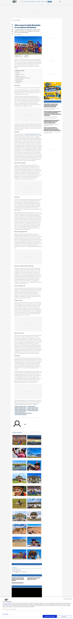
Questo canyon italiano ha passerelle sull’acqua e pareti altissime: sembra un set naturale (52, 129)
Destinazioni (26, 1)
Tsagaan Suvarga (19, 80)
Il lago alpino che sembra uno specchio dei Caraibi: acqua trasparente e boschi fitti (51, 105)
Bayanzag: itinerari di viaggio (20, 406)
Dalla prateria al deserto (17, 582)
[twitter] (12, 27)
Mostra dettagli (5, 614)
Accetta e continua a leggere (50, 616)
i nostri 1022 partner (8, 603)
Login (50, 1)
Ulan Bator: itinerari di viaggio (20, 414)
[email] (12, 31)
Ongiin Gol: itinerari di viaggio (32, 409)
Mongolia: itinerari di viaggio (20, 409)
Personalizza (64, 616)
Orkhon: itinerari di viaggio (33, 410)
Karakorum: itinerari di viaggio (20, 407)
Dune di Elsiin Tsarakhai (20, 74)
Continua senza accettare (68, 598)
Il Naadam (17, 73)
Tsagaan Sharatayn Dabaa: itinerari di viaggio (23, 413)
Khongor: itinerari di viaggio (33, 407)
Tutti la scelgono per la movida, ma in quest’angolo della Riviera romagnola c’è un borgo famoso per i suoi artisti (52, 113)
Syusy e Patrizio (37, 1)
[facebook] (12, 24)
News (22, 1)
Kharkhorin (18, 75)
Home (13, 20)
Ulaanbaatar (18, 71)
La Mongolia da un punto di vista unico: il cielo (33, 578)
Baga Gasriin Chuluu (19, 81)
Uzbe (19, 34)
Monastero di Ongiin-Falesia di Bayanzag (23, 77)
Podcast (42, 1)
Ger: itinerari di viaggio (31, 406)
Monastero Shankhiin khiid (20, 76)
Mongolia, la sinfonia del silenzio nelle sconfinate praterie (18, 579)
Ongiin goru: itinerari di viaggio (21, 410)
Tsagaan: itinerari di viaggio (20, 411)
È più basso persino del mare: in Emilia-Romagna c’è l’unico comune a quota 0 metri (51, 121)
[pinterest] (12, 29)
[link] (12, 33)
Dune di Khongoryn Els (20, 79)
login (17, 571)
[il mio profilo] (46, 1)
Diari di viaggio (31, 1)
